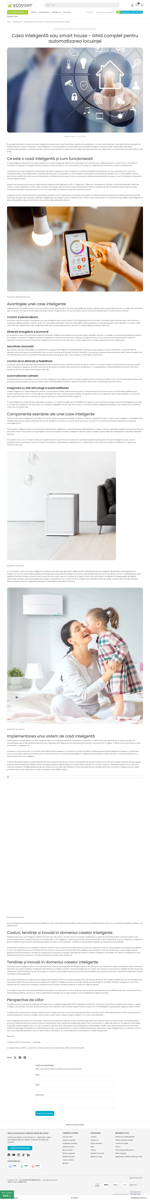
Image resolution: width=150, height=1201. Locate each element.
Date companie (120, 1153)
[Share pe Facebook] (20, 1057)
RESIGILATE (56, 12)
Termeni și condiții (121, 1143)
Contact (89, 12)
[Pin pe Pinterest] (24, 1057)
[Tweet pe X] (15, 1057)
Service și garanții (69, 1153)
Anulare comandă (69, 1140)
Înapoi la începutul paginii (75, 1125)
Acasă (8, 22)
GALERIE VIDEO (12, 16)
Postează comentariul (44, 1113)
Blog (92, 1147)
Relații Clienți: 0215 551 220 (19, 1148)
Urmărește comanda (104, 12)
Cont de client (68, 1137)
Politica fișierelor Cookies (124, 1140)
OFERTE (33, 12)
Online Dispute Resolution (124, 1150)
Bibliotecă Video (96, 1157)
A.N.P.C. (118, 1147)
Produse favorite (68, 1147)
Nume (37, 1075)
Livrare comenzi (68, 1160)
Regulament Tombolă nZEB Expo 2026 (128, 1157)
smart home (91, 29)
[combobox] (81, 5)
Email (37, 1085)
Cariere (93, 1150)
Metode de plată (68, 1157)
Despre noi (94, 1140)
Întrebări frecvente (97, 1153)
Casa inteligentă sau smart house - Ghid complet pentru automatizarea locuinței (47, 22)
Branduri (66, 1163)
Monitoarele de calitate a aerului (106, 579)
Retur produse (68, 1150)
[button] (142, 5)
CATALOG (67, 12)
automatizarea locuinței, (63, 29)
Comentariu (39, 1095)
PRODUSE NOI (44, 12)
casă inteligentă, (80, 29)
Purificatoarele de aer (92, 571)
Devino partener (96, 1143)
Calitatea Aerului (17, 22)
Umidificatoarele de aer (33, 767)
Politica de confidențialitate (125, 1137)
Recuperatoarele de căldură (125, 576)
